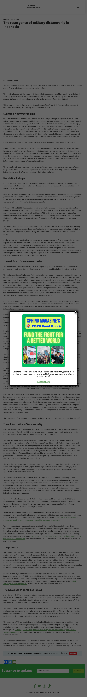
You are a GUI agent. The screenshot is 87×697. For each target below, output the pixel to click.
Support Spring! (43, 382)
